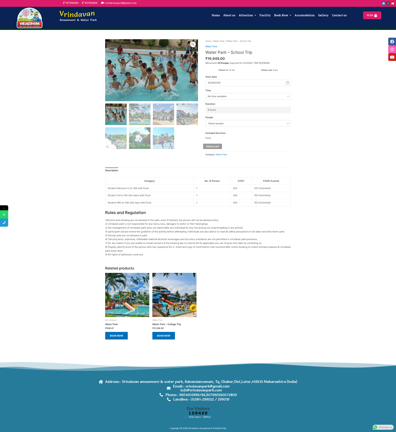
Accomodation (305, 15)
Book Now (281, 15)
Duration (210, 103)
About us (229, 15)
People (209, 117)
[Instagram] (392, 49)
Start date (211, 76)
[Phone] (4, 222)
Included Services (215, 133)
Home (216, 15)
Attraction (246, 15)
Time (208, 90)
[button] (247, 15)
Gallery (323, 15)
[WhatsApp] (4, 214)
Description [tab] (111, 170)
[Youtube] (392, 57)
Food (208, 138)
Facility (265, 15)
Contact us (339, 15)
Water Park (218, 41)
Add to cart (212, 146)
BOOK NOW (116, 335)
